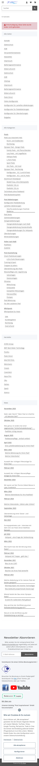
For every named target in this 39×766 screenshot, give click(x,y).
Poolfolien (7, 245)
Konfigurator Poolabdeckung (14, 203)
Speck (6, 388)
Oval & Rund (9, 326)
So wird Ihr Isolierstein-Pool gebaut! (18, 600)
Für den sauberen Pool (12, 303)
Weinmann (8, 364)
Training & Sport (10, 262)
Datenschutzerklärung (10, 644)
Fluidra (6, 352)
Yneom (6, 368)
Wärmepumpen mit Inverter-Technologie (20, 586)
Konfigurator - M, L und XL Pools (18, 176)
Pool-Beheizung (9, 300)
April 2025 (7, 442)
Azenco (6, 392)
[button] (27, 2)
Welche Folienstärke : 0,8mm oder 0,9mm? (19, 504)
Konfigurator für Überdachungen (16, 113)
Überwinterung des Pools (13, 269)
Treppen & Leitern (10, 265)
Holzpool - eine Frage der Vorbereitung (19, 537)
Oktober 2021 (9, 567)
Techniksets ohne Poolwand (14, 191)
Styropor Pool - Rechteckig (13, 169)
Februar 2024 (9, 499)
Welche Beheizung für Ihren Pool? (17, 453)
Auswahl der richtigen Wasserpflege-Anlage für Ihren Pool (17, 474)
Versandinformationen (12, 53)
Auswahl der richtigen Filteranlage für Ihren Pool (18, 462)
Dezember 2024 (9, 480)
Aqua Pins (7, 376)
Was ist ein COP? (11, 563)
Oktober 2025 (9, 420)
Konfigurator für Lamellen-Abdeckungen (18, 105)
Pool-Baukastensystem (12, 195)
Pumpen (10, 297)
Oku (5, 380)
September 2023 (10, 508)
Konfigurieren (19, 751)
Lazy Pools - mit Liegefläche (16, 153)
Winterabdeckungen (11, 237)
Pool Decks (8, 214)
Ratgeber (7, 117)
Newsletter (8, 57)
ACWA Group (8, 344)
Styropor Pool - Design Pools (14, 147)
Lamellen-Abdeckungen (12, 206)
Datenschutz (18, 739)
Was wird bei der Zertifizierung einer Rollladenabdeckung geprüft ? (17, 606)
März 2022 (8, 541)
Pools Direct (8, 97)
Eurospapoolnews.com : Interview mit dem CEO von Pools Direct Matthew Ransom (17, 527)
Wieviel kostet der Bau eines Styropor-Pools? (18, 595)
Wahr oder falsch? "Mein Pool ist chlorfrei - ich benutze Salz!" (19, 415)
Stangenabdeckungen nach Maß (18, 224)
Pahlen (6, 384)
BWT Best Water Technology (14, 348)
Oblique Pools (12, 157)
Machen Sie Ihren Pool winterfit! (16, 571)
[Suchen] (34, 8)
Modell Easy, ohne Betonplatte (18, 182)
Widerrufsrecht (9, 69)
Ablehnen (19, 758)
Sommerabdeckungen (12, 218)
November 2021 (10, 560)
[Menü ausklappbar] (3, 1)
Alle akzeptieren (19, 745)
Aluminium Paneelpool (12, 179)
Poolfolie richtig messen (13, 431)
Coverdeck (8, 372)
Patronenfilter (12, 294)
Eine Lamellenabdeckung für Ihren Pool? (19, 446)
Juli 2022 (7, 534)
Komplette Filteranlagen (15, 291)
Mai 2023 (7, 520)
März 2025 (8, 450)
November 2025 (10, 409)
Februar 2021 (9, 575)
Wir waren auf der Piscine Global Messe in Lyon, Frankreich (19, 486)
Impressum (7, 739)
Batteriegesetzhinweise (12, 65)
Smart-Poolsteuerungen (12, 256)
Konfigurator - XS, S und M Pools (18, 172)
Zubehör (7, 248)
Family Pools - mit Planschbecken (19, 150)
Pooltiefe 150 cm (13, 188)
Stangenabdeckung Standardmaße (19, 227)
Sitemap (7, 81)
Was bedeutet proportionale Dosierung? (19, 589)
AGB (5, 49)
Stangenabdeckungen (12, 221)
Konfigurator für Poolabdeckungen (16, 109)
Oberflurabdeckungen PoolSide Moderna (18, 210)
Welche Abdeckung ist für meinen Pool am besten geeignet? (19, 581)
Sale (6, 316)
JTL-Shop (23, 763)
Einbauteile (11, 288)
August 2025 (8, 435)
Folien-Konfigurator (11, 101)
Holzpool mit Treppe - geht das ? (16, 556)
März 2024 (8, 491)
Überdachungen (10, 233)
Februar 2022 (9, 553)
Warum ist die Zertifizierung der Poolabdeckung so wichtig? (15, 614)
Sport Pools (11, 163)
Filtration (7, 281)
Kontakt (7, 41)
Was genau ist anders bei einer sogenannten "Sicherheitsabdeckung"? (18, 427)
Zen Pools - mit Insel (14, 166)
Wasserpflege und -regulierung (15, 272)
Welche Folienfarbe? (12, 456)
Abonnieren (29, 654)
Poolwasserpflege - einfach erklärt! (17, 438)
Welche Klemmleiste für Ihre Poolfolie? (19, 495)
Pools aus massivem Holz (13, 138)
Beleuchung (11, 284)
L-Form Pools (11, 160)
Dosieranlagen (12, 278)
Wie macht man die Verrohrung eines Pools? (17, 548)
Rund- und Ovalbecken (15, 141)
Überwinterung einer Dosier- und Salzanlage (16, 515)
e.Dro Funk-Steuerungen (15, 259)
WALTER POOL (9, 360)
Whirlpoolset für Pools (12, 312)
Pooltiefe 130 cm (13, 185)
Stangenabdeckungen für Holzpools (20, 230)
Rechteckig (11, 144)
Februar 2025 (9, 468)
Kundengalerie (10, 320)
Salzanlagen (11, 275)
